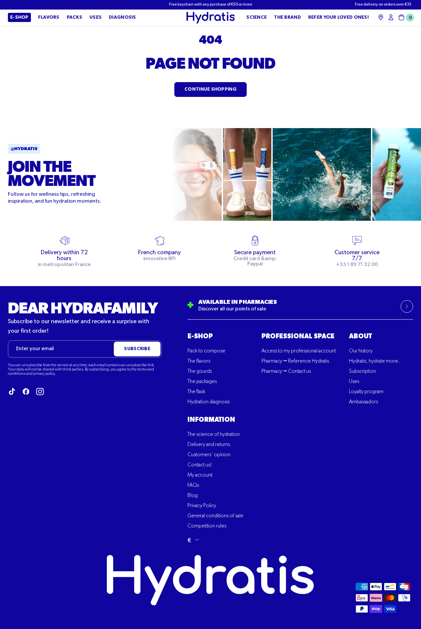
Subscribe (137, 349)
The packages (202, 381)
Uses (354, 381)
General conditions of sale (215, 516)
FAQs (193, 485)
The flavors (198, 361)
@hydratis (24, 148)
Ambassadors (363, 402)
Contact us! (199, 465)
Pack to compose (206, 351)
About (360, 336)
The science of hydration (213, 434)
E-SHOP (200, 336)
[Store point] (381, 17)
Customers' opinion (209, 455)
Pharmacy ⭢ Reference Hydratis (295, 361)
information (211, 419)
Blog (192, 495)
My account (199, 475)
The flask (196, 391)
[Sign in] (391, 17)
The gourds (199, 371)
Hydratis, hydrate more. (374, 361)
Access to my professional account (298, 351)
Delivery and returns (208, 444)
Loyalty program (366, 391)
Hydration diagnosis (208, 402)
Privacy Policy (201, 505)
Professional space (297, 336)
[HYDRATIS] (210, 18)
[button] (405, 17)
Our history (361, 351)
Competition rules (206, 526)
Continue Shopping (210, 89)
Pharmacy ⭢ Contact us (286, 371)
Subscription (362, 371)
